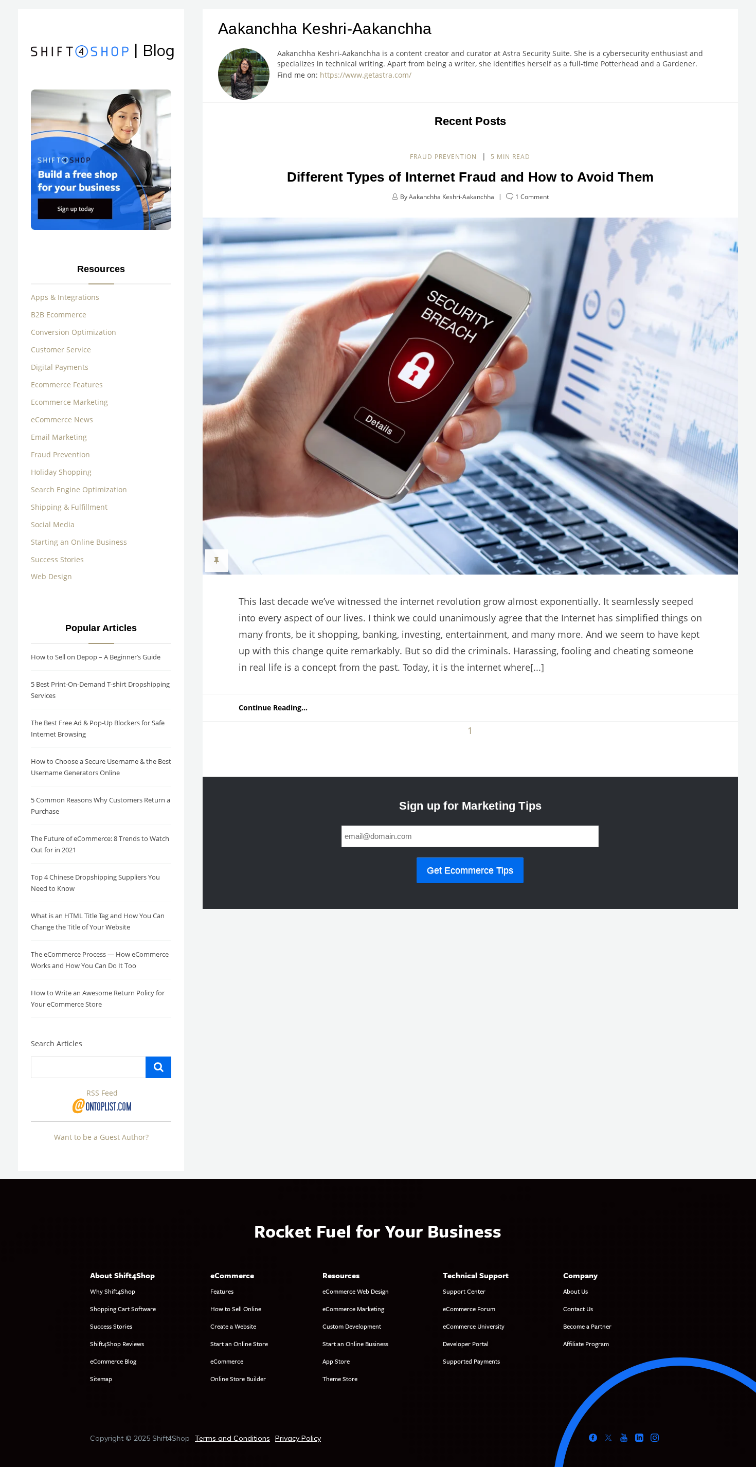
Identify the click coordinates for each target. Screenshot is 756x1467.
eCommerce (226, 1361)
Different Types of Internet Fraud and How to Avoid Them (470, 177)
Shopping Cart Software (123, 1308)
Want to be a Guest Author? (101, 1137)
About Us (575, 1291)
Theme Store (339, 1378)
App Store (336, 1361)
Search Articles (56, 1043)
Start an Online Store (239, 1343)
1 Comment (532, 196)
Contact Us (578, 1308)
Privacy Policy (298, 1438)
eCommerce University (474, 1326)
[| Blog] (80, 53)
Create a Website (233, 1326)
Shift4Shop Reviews (117, 1343)
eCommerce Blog (113, 1361)
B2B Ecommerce (58, 314)
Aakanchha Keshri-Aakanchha (451, 196)
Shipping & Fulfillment (69, 507)
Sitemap (101, 1378)
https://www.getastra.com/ (368, 75)
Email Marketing (59, 437)
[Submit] (158, 1067)
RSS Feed (102, 1093)
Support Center (464, 1291)
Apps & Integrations (65, 297)
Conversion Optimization (73, 332)
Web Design (51, 576)
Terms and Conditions (232, 1438)
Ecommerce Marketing (69, 402)
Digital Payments (59, 367)
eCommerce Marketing (353, 1308)
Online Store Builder (238, 1378)
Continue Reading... (273, 707)
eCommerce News (62, 419)
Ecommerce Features (67, 384)
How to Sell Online (235, 1308)
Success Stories (57, 559)
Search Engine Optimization (79, 489)
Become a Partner (587, 1326)
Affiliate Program (586, 1343)
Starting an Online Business (79, 542)
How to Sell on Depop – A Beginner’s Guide (95, 656)
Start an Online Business (355, 1343)
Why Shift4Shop (112, 1291)
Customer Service (61, 349)
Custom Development (351, 1326)
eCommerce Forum (469, 1308)
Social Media (53, 524)
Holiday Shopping (61, 472)
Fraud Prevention (443, 156)
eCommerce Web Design (355, 1291)
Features (221, 1291)
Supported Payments (471, 1361)
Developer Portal (466, 1343)
